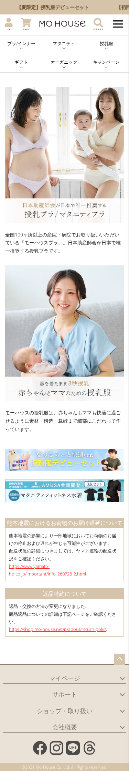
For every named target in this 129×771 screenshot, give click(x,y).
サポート (64, 694)
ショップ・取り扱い (65, 711)
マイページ (64, 678)
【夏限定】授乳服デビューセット (48, 7)
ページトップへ (119, 659)
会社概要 (64, 727)
